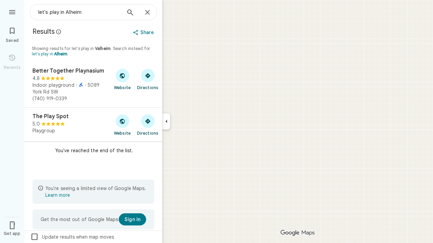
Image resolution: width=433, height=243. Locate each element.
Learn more (57, 195)
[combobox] (79, 12)
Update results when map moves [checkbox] (72, 237)
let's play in (49, 53)
